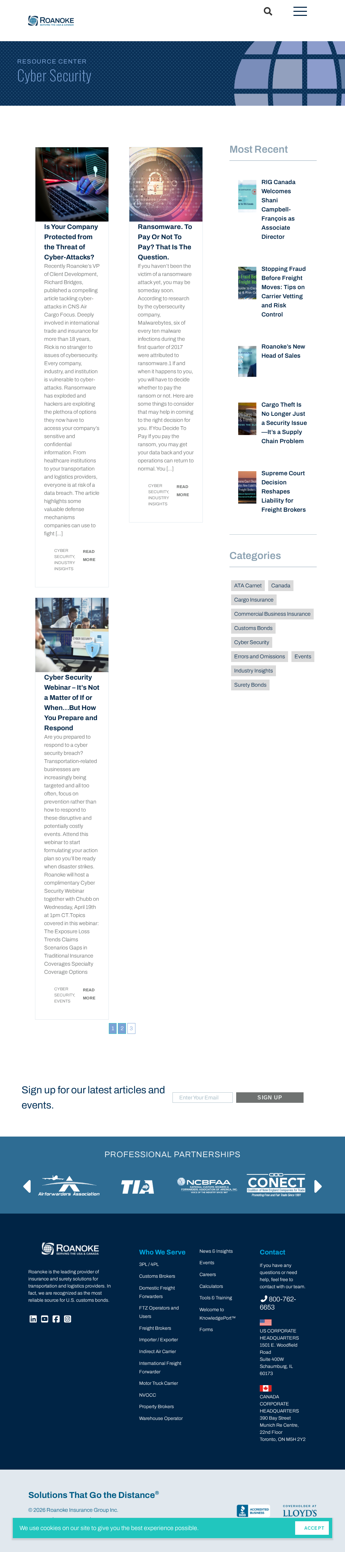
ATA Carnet (248, 585)
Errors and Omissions (259, 656)
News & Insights (216, 1251)
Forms (206, 1329)
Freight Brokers (155, 1328)
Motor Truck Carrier (158, 1383)
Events (302, 656)
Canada (280, 585)
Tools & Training (215, 1297)
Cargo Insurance (254, 600)
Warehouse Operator (161, 1418)
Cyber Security (251, 642)
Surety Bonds (250, 685)
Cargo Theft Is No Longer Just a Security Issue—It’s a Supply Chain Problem (284, 422)
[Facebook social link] (57, 1320)
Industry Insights (253, 670)
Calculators (211, 1286)
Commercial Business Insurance (272, 614)
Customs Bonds (253, 628)
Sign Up (269, 1097)
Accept (314, 1528)
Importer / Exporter (158, 1339)
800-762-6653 (278, 1303)
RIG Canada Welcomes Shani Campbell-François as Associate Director (278, 209)
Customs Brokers (157, 1276)
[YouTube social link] (45, 1320)
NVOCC (147, 1395)
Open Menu (300, 12)
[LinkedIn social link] (34, 1320)
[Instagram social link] (68, 1320)
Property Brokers (156, 1406)
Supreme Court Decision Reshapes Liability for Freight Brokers (283, 491)
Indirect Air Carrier (157, 1351)
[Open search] (264, 12)
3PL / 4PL (149, 1264)
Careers (207, 1274)
